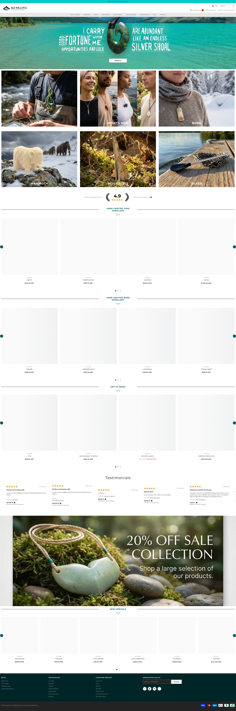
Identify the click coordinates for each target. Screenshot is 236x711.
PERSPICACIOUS (88, 280)
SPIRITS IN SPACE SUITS (206, 456)
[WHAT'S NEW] (118, 99)
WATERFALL (177, 659)
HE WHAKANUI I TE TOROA (88, 456)
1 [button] (115, 290)
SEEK (118, 61)
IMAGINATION (19, 659)
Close (234, 1)
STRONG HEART (206, 369)
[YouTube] (154, 689)
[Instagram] (149, 689)
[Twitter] (159, 689)
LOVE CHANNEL (98, 659)
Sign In (220, 10)
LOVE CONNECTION (137, 659)
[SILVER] (197, 159)
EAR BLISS (59, 659)
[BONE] (197, 99)
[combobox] (226, 6)
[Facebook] (144, 689)
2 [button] (118, 290)
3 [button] (120, 290)
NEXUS (29, 280)
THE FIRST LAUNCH (147, 456)
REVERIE (29, 369)
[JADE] (39, 99)
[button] (1, 43)
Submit (176, 682)
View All (118, 214)
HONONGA (216, 659)
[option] (118, 43)
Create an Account (229, 10)
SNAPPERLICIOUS (89, 369)
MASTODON (147, 369)
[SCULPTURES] (118, 159)
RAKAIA (206, 280)
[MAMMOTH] (39, 159)
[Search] (227, 6)
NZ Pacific (29, 277)
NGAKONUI (147, 280)
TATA (29, 456)
